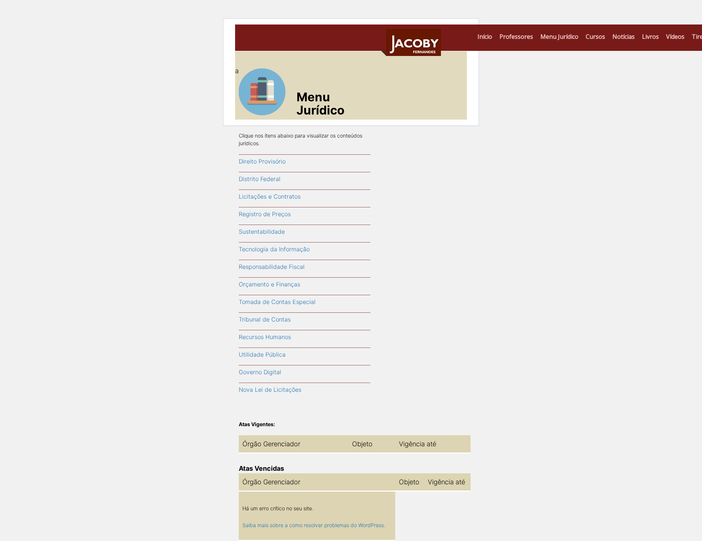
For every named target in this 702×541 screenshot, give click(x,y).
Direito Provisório (262, 161)
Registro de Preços (265, 214)
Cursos (595, 37)
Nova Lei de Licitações (270, 389)
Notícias (623, 37)
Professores (516, 37)
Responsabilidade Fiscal (272, 266)
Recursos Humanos (265, 337)
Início (485, 37)
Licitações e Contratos (270, 196)
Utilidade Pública (262, 354)
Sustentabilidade (262, 231)
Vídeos (675, 37)
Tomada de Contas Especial (277, 301)
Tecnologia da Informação (274, 249)
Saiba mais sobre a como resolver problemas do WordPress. (313, 525)
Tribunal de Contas (265, 319)
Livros (650, 37)
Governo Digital (260, 372)
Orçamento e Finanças (269, 284)
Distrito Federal (259, 179)
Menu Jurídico (559, 37)
